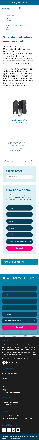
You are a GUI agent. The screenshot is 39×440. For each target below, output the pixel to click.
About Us (6, 384)
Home (11, 16)
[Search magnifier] (30, 177)
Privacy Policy (15, 439)
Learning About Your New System (17, 144)
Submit (19, 248)
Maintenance (12, 30)
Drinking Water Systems (16, 149)
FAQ (9, 20)
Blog (4, 390)
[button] (19, 8)
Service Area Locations (11, 393)
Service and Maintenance (16, 25)
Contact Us (7, 387)
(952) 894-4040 (19, 2)
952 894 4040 (13, 373)
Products (6, 381)
